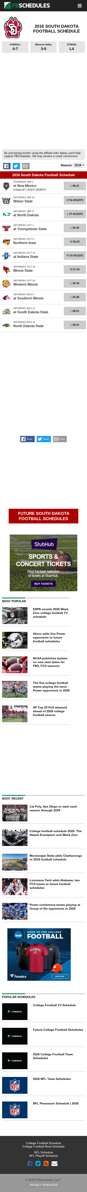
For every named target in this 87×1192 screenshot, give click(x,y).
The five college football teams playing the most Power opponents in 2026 (51, 686)
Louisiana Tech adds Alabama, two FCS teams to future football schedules (55, 884)
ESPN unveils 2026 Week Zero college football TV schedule (50, 612)
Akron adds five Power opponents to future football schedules (49, 637)
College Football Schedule (43, 1143)
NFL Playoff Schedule (43, 1155)
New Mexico (25, 186)
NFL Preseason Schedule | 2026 (56, 1103)
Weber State (23, 201)
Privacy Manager (44, 1185)
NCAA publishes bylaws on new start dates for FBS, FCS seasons (50, 662)
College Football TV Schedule (54, 1005)
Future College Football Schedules (58, 1029)
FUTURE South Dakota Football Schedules (43, 516)
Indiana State (25, 256)
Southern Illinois (28, 298)
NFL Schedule (43, 1152)
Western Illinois (25, 284)
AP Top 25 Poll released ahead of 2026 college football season (50, 711)
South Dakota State (30, 312)
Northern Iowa (24, 243)
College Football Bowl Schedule (43, 1146)
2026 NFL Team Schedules (52, 1079)
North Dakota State (28, 326)
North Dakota (26, 215)
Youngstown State (30, 229)
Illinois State (23, 270)
